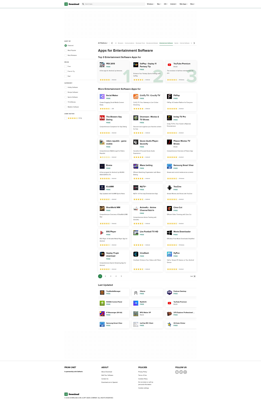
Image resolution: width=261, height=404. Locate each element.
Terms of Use (142, 375)
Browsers (120, 43)
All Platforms (102, 43)
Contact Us (104, 379)
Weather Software (73, 107)
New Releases (72, 55)
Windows (150, 4)
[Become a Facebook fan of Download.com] (177, 372)
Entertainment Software (166, 43)
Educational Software (152, 43)
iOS (165, 4)
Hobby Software (73, 87)
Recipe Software (73, 92)
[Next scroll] (194, 43)
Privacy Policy (142, 372)
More (192, 4)
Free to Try (71, 71)
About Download (106, 372)
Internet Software (184, 43)
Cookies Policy (143, 379)
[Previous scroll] (112, 43)
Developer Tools (140, 43)
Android (173, 4)
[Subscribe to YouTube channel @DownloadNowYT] (185, 372)
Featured (70, 45)
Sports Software (73, 97)
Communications (129, 43)
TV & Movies (72, 102)
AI (115, 43)
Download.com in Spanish (109, 382)
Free (69, 66)
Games (176, 43)
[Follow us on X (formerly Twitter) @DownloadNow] (181, 372)
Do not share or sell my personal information (145, 383)
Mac (158, 4)
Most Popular (72, 50)
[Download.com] (71, 4)
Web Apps (183, 4)
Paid (69, 76)
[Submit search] (83, 4)
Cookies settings (143, 388)
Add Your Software (107, 375)
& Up (80, 118)
